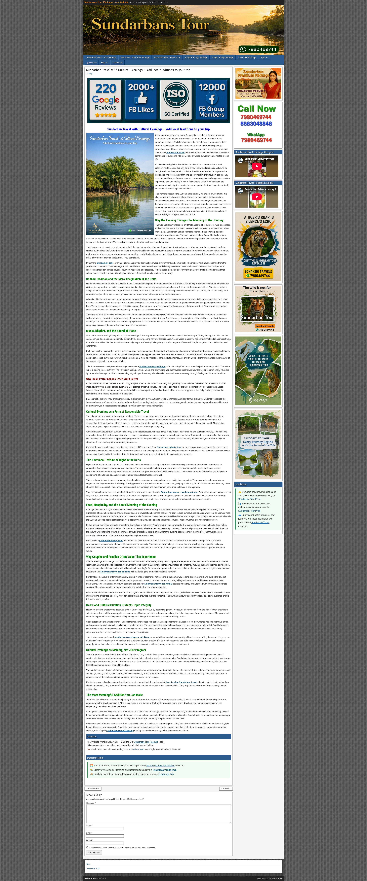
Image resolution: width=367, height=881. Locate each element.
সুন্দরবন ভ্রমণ (91, 62)
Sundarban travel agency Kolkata (132, 637)
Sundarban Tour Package (146, 742)
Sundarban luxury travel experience (179, 492)
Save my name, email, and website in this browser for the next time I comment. (122, 848)
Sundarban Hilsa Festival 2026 (167, 57)
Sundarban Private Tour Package (101, 57)
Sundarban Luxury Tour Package (135, 57)
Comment (91, 803)
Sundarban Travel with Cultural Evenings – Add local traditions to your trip (138, 70)
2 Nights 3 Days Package (196, 57)
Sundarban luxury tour (111, 540)
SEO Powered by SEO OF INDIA (269, 878)
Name (89, 826)
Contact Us (117, 62)
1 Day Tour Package (247, 57)
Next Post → (226, 788)
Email (89, 833)
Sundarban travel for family (157, 584)
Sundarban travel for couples (114, 571)
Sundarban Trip (166, 774)
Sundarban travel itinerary (120, 730)
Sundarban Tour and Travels (160, 765)
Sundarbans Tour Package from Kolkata (106, 2)
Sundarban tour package (152, 366)
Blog (103, 62)
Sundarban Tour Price (249, 499)
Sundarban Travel (260, 522)
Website (89, 840)
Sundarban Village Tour (164, 770)
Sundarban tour (105, 263)
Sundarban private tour (169, 447)
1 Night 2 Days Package (222, 57)
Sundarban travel (175, 152)
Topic (262, 57)
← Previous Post (93, 788)
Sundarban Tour (135, 749)
